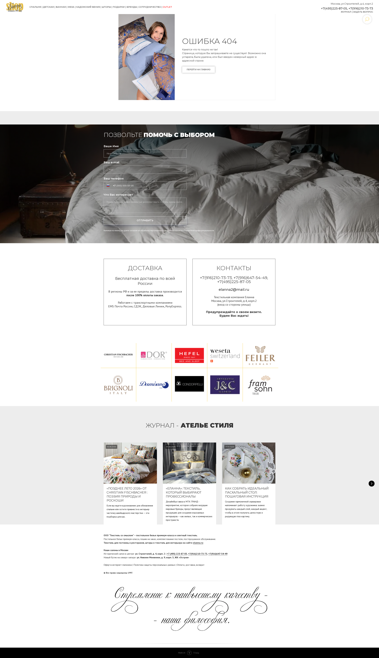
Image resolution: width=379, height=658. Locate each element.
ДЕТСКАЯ (48, 7)
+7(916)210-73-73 (361, 8)
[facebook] (267, 573)
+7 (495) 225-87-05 (177, 553)
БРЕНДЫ (132, 7)
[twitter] (273, 573)
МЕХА (71, 7)
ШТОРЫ (106, 7)
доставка (190, 564)
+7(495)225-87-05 (334, 8)
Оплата (180, 564)
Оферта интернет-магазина (118, 564)
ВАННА (60, 7)
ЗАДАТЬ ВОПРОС (363, 12)
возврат (200, 564)
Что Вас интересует (118, 194)
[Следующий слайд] (372, 484)
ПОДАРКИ (119, 7)
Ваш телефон (114, 178)
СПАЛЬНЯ (35, 7)
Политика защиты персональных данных (154, 564)
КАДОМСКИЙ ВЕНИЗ (88, 7)
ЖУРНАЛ (346, 12)
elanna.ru (198, 542)
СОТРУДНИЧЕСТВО (150, 7)
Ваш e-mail (111, 162)
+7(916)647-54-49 (217, 553)
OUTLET (167, 7)
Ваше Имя (111, 146)
